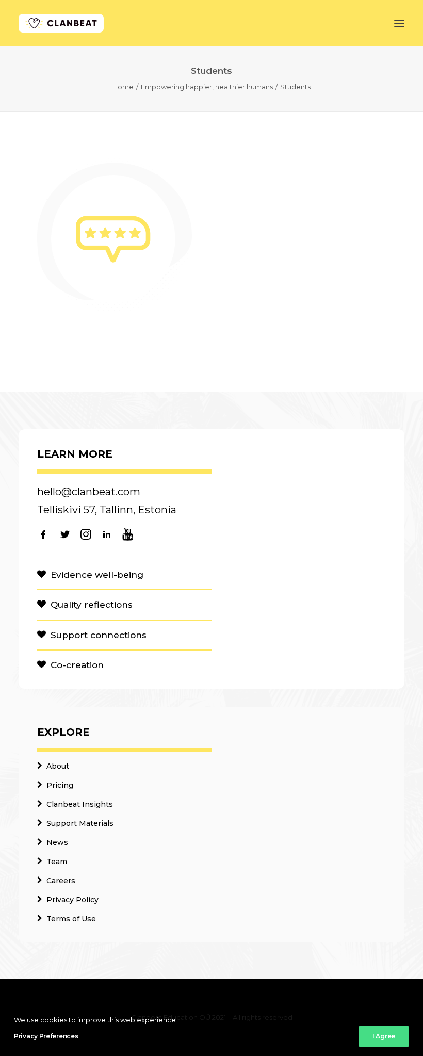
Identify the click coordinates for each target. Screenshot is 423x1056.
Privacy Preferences (46, 1036)
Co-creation (77, 665)
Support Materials (79, 823)
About (57, 766)
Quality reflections (92, 604)
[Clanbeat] (61, 23)
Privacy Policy (72, 899)
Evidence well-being (97, 575)
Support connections (99, 635)
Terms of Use (71, 918)
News (57, 842)
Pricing (59, 785)
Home (123, 87)
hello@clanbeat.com (88, 491)
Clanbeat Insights (79, 804)
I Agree (383, 1036)
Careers (60, 880)
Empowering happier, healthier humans (207, 87)
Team (56, 861)
